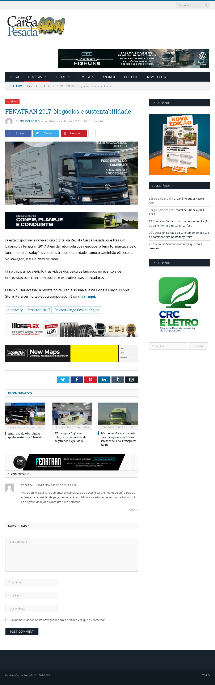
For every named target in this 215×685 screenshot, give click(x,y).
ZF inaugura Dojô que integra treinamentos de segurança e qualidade (71, 437)
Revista (84, 77)
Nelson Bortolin (32, 121)
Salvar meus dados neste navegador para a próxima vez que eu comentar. (58, 620)
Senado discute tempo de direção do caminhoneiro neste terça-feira (179, 223)
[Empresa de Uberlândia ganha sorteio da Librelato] (25, 416)
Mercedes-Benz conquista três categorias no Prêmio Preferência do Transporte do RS (118, 439)
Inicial (14, 77)
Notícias (35, 77)
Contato (131, 77)
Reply (132, 509)
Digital (60, 77)
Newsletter (156, 77)
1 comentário (97, 121)
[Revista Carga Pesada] (36, 25)
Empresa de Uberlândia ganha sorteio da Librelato (25, 435)
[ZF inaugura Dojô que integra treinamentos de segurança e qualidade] (72, 416)
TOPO (206, 675)
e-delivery (15, 309)
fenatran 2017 (39, 309)
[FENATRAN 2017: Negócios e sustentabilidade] (71, 174)
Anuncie (109, 77)
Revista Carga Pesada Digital (77, 309)
